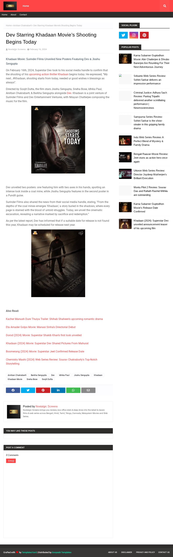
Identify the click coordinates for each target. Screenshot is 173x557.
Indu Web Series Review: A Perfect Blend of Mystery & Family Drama (149, 141)
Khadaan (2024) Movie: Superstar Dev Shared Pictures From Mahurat (47, 343)
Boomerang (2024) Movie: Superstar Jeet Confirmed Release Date (45, 351)
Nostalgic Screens (17, 49)
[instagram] (133, 35)
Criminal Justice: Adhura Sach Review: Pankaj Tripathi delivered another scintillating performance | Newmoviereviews (150, 100)
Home (4, 15)
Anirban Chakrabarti (22, 25)
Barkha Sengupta (39, 375)
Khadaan (98, 375)
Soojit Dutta (47, 379)
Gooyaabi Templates (61, 552)
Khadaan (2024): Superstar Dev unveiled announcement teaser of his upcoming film (151, 224)
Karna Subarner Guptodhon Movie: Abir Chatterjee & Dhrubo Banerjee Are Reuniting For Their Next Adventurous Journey (151, 61)
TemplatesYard (29, 552)
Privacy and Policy (145, 552)
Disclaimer (126, 552)
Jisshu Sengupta (81, 375)
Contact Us (164, 552)
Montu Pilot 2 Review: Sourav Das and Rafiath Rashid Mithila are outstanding (151, 191)
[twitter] (123, 35)
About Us (112, 552)
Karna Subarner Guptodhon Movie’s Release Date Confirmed (149, 207)
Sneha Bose (32, 379)
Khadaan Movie (15, 379)
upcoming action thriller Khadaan (49, 74)
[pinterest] (144, 35)
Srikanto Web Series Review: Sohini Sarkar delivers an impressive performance (150, 79)
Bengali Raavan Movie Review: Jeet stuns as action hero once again (151, 158)
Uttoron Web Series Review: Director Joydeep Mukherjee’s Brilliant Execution (150, 174)
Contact (23, 15)
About (13, 15)
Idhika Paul (64, 375)
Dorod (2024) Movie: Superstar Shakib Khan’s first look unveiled (44, 335)
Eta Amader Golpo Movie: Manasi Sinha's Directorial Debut (41, 327)
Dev (69, 93)
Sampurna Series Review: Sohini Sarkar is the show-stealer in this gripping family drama (149, 122)
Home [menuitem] (26, 6)
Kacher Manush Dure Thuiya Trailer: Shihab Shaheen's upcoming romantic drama (54, 319)
